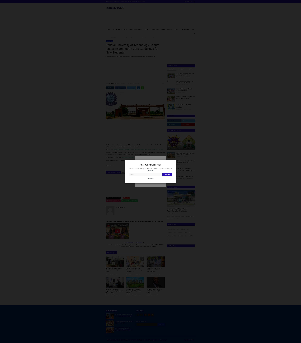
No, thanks (150, 178)
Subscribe (167, 174)
